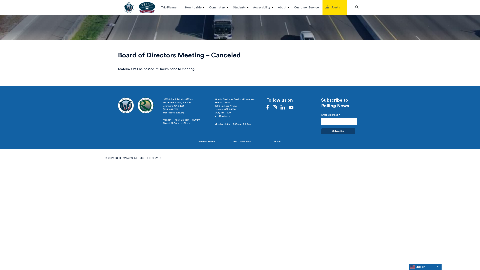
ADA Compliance (241, 141)
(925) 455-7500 (223, 113)
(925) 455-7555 (170, 109)
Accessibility (261, 7)
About (282, 7)
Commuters (217, 7)
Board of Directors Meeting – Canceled (179, 55)
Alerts (336, 7)
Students (239, 7)
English (420, 266)
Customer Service (306, 7)
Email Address (330, 115)
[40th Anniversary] (147, 7)
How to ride (193, 7)
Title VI (277, 141)
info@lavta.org (222, 116)
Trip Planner (169, 7)
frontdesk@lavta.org (173, 113)
